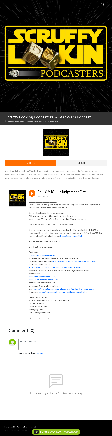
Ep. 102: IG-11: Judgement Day (61, 192)
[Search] (102, 4)
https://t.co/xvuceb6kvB (71, 236)
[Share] (49, 318)
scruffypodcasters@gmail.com (42, 255)
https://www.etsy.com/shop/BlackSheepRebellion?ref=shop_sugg (64, 289)
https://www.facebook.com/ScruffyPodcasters (73, 261)
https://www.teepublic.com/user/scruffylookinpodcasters (55, 267)
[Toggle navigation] (108, 4)
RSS (83, 163)
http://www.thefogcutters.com (43, 279)
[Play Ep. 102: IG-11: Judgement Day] (32, 193)
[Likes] (30, 318)
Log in (40, 352)
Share (32, 163)
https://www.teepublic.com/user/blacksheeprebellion (63, 292)
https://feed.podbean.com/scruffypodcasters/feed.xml (33, 121)
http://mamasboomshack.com (42, 276)
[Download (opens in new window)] (39, 318)
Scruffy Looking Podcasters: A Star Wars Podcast (48, 117)
